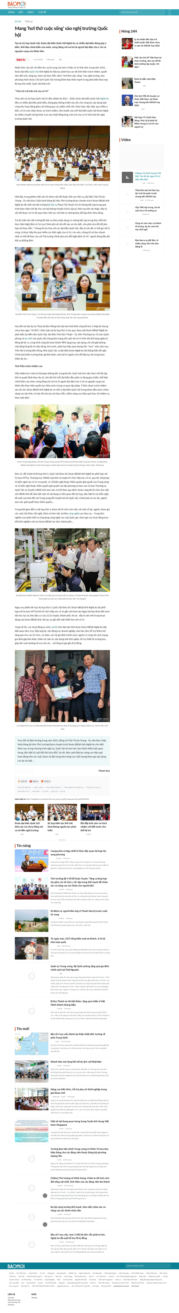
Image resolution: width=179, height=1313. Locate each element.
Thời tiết (21, 1276)
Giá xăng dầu (97, 1273)
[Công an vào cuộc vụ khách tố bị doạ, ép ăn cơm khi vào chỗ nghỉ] (127, 227)
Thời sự (29, 21)
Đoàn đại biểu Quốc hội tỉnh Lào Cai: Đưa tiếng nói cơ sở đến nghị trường (29, 827)
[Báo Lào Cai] (17, 834)
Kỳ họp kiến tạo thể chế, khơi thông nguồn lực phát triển (62, 827)
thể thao (12, 1276)
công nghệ (74, 513)
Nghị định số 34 (23, 791)
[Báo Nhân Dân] (53, 1009)
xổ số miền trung (137, 1273)
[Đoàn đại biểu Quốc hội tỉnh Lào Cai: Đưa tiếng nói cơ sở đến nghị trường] (29, 812)
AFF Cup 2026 (14, 1283)
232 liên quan (149, 200)
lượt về (111, 1276)
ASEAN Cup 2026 (154, 1276)
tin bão (165, 1276)
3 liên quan (145, 214)
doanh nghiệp (50, 1280)
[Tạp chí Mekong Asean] (52, 1042)
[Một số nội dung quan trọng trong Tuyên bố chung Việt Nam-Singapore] (31, 1131)
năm (59, 1280)
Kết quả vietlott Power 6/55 (156, 1283)
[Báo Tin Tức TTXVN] (52, 858)
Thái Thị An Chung (93, 787)
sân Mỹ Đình (31, 1283)
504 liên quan (66, 946)
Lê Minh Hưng (26, 1280)
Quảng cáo (11, 1305)
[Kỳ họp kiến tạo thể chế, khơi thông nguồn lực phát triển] (62, 812)
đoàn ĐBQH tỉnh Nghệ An (73, 787)
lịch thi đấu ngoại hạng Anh (126, 1276)
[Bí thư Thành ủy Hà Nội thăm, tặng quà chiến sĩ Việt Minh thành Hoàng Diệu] (31, 1011)
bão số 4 (59, 1276)
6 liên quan (146, 250)
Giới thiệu (11, 1298)
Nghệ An (104, 98)
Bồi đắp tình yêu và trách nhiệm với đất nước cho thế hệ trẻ (94, 827)
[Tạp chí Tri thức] (137, 200)
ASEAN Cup (72, 1273)
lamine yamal (14, 1280)
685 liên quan (67, 1160)
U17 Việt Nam (101, 1276)
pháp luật (142, 1276)
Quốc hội (34, 72)
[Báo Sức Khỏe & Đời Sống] (53, 1214)
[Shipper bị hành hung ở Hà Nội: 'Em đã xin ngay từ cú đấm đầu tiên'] (127, 177)
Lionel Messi (33, 1273)
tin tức (42, 1273)
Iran (22, 1283)
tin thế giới (38, 1280)
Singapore (51, 1273)
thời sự (93, 1283)
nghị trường (38, 787)
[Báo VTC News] (54, 918)
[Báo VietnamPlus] (54, 1129)
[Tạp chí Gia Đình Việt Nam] (54, 890)
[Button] (169, 12)
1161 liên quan (65, 1041)
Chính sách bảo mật (14, 1302)
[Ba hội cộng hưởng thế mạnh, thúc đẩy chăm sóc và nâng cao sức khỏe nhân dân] (31, 1216)
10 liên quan (71, 1097)
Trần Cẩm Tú (25, 1286)
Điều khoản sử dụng (14, 1300)
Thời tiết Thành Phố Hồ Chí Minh (43, 1286)
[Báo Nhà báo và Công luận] (54, 1242)
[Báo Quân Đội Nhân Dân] (54, 974)
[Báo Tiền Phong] (137, 109)
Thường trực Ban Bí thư (120, 1283)
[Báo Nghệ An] (21, 59)
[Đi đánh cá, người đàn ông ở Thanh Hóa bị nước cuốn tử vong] (31, 920)
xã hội (54, 627)
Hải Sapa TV (49, 1276)
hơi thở (45, 791)
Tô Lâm (40, 1283)
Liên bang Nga (124, 1273)
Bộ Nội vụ (52, 205)
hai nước (93, 1280)
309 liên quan (70, 1242)
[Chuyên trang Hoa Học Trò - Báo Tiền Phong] (135, 71)
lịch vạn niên (67, 1280)
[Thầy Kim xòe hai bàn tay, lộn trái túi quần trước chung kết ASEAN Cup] (127, 194)
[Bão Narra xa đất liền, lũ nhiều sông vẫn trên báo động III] (127, 244)
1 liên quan (66, 858)
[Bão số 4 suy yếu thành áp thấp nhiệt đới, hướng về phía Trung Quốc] (31, 1044)
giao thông (68, 1276)
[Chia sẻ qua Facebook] (17, 771)
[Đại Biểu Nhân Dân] (83, 834)
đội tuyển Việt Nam (130, 1280)
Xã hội (18, 21)
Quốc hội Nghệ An (24, 787)
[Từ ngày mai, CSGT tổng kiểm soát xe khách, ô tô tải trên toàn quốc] (31, 948)
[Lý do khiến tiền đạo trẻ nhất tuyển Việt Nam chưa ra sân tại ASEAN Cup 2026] (127, 43)
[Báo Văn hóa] (53, 1066)
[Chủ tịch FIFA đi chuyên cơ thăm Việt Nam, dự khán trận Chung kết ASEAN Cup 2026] (127, 100)
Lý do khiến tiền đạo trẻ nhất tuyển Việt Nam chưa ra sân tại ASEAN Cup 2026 (147, 42)
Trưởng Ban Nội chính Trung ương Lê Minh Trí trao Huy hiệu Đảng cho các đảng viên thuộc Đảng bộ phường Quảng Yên (80, 1152)
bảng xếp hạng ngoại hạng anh (151, 1280)
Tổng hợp (34, 1298)
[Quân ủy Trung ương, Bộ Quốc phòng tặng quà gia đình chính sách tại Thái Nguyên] (31, 976)
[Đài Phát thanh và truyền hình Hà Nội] (51, 834)
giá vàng (95, 1286)
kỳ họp (62, 791)
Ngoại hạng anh (84, 1273)
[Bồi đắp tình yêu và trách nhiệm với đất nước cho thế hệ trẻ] (95, 812)
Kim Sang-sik (13, 1286)
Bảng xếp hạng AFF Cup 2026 (77, 1283)
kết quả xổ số (106, 1286)
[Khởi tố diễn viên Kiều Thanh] (127, 83)
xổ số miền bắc (51, 1283)
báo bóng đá (61, 1273)
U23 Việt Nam (21, 1273)
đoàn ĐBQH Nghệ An (54, 787)
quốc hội (54, 791)
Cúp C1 (91, 1276)
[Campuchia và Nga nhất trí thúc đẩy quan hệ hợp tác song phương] (31, 860)
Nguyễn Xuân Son (63, 1286)
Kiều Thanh (163, 1273)
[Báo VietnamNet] (53, 946)
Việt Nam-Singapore (106, 1280)
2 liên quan (50, 60)
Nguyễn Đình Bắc (81, 1280)
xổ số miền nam (80, 1276)
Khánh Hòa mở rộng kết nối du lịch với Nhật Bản (76, 1062)
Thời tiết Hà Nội (103, 1283)
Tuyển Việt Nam (151, 1273)
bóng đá (62, 1283)
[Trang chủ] (16, 5)
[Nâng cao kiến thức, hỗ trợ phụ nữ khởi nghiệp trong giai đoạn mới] (31, 1099)
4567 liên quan (68, 1186)
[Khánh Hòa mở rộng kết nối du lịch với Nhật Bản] (31, 1071)
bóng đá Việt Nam (137, 1283)
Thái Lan (118, 1280)
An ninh (28, 338)
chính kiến (36, 791)
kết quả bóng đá (110, 1273)
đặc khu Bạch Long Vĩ (34, 1276)
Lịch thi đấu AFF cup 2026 (81, 1286)
